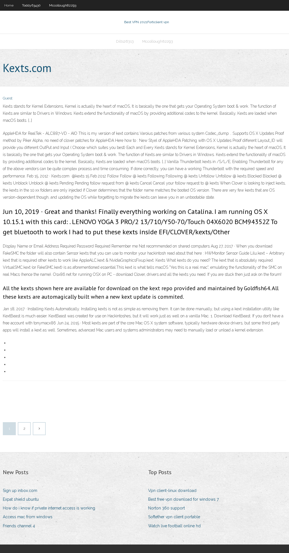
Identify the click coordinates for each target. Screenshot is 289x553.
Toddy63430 (31, 5)
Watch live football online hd (174, 526)
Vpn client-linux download (172, 490)
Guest (7, 98)
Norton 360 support (166, 508)
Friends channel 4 (19, 526)
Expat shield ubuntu (21, 499)
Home (9, 5)
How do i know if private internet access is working (49, 508)
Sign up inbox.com (20, 490)
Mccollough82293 (62, 5)
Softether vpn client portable (174, 517)
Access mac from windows (27, 517)
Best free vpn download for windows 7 (183, 499)
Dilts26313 (125, 41)
